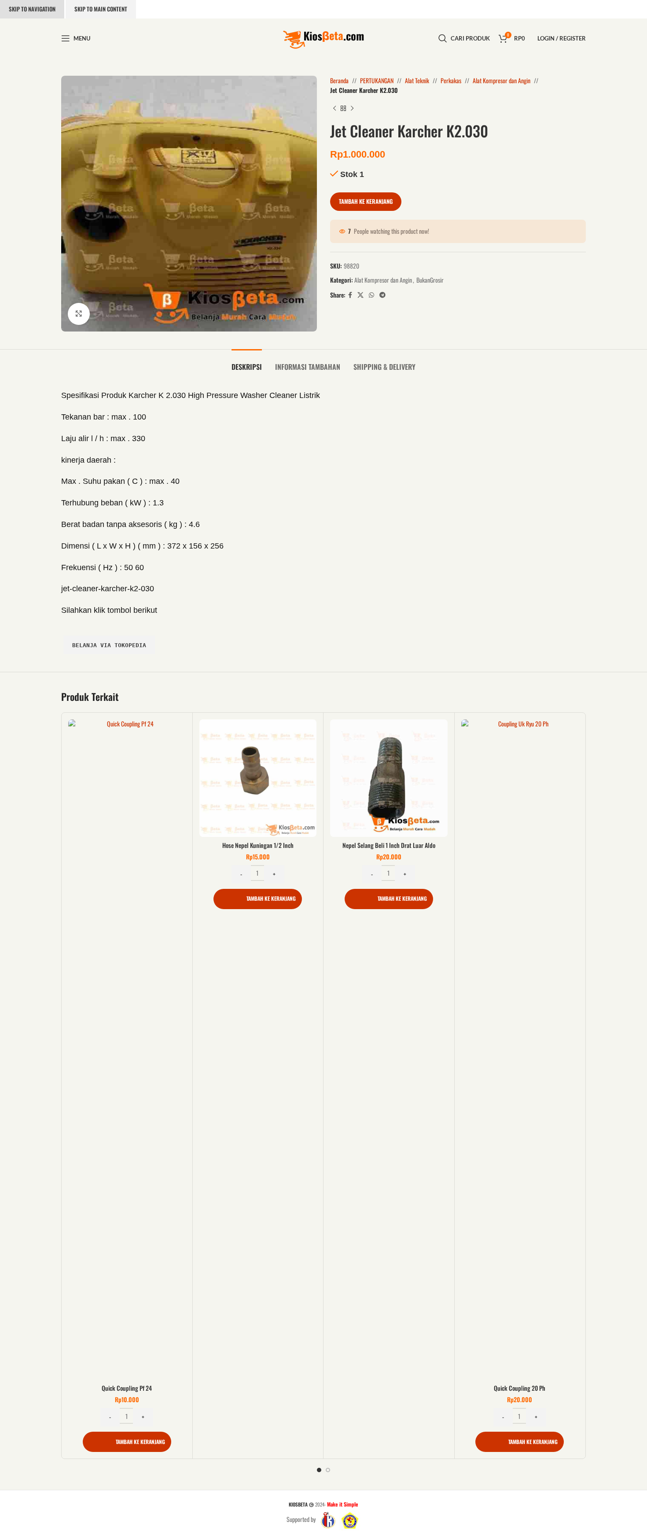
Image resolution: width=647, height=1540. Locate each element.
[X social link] (360, 295)
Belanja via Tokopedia (109, 645)
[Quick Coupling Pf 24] (127, 1049)
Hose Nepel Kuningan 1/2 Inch (258, 845)
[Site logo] (323, 37)
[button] (127, 1442)
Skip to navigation (32, 8)
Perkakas (451, 80)
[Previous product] (334, 108)
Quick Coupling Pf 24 (127, 1388)
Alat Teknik (417, 80)
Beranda (339, 80)
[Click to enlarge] (79, 314)
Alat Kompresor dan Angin (501, 80)
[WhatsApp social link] (371, 295)
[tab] (247, 362)
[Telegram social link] (382, 295)
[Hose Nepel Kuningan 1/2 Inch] (258, 778)
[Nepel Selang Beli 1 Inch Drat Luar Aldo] (389, 778)
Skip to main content (100, 8)
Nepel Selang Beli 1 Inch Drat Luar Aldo (388, 845)
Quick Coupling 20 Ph (519, 1388)
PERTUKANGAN (376, 80)
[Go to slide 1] (319, 1470)
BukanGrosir (430, 279)
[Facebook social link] (350, 295)
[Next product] (352, 108)
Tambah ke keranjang (366, 201)
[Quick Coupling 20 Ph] (520, 1049)
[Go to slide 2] (328, 1470)
